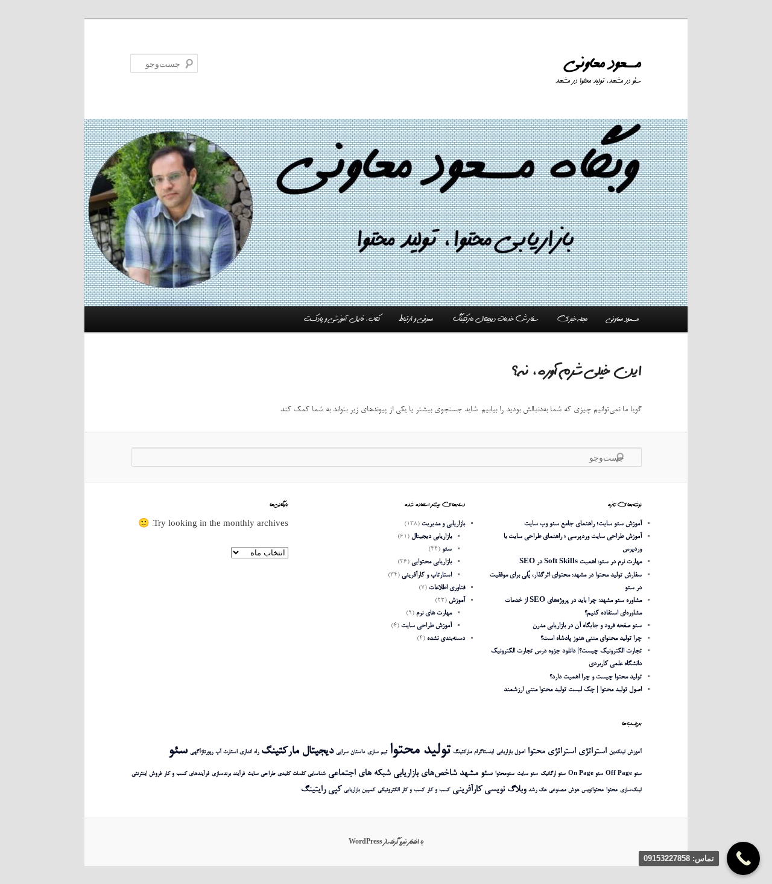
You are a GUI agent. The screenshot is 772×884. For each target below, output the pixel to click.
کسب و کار (438, 790)
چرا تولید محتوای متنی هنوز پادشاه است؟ (591, 638)
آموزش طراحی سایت (426, 626)
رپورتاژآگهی (201, 752)
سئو (447, 549)
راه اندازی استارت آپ (237, 752)
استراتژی (592, 752)
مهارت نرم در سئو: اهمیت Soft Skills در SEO (580, 562)
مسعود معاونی (604, 63)
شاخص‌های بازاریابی (425, 773)
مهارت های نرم (434, 613)
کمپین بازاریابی (359, 790)
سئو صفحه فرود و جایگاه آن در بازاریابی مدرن (587, 626)
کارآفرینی (467, 790)
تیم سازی (377, 752)
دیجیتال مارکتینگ (297, 751)
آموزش (457, 600)
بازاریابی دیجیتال (431, 536)
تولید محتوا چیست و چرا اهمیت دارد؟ (595, 677)
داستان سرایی (350, 752)
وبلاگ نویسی (505, 790)
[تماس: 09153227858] (743, 858)
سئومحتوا (504, 774)
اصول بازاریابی (510, 752)
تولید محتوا (420, 750)
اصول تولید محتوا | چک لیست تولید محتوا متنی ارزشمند (573, 689)
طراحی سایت (261, 774)
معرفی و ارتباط (416, 319)
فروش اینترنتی (146, 774)
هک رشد (537, 790)
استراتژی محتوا (552, 752)
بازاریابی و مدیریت (443, 524)
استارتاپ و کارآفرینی (427, 575)
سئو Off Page (624, 774)
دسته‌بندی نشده (446, 638)
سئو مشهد (476, 773)
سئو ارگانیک (553, 774)
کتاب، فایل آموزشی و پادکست (342, 319)
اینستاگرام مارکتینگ (473, 752)
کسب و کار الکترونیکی (401, 790)
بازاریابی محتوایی (431, 562)
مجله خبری (572, 319)
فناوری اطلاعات (447, 588)
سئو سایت (527, 774)
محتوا (612, 790)
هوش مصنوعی (564, 790)
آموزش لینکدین (625, 752)
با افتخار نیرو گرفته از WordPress (386, 842)
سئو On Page (585, 774)
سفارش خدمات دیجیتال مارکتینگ (495, 319)
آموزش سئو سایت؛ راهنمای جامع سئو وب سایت (583, 524)
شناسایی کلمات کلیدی (301, 774)
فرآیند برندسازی (228, 774)
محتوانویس (592, 790)
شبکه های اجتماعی (359, 773)
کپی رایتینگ (321, 790)
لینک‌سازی (631, 790)
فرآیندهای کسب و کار (186, 774)
